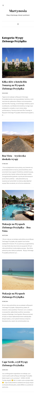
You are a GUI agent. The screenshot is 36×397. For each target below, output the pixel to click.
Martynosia (18, 10)
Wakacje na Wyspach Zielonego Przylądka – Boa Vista (16, 227)
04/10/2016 (5, 93)
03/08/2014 (5, 301)
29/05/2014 (5, 370)
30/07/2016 (5, 235)
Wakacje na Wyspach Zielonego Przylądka (13, 295)
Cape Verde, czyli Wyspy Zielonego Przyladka (15, 363)
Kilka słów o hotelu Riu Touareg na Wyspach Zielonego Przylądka (14, 85)
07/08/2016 (5, 163)
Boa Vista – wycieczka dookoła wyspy (14, 157)
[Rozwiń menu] (3, 5)
